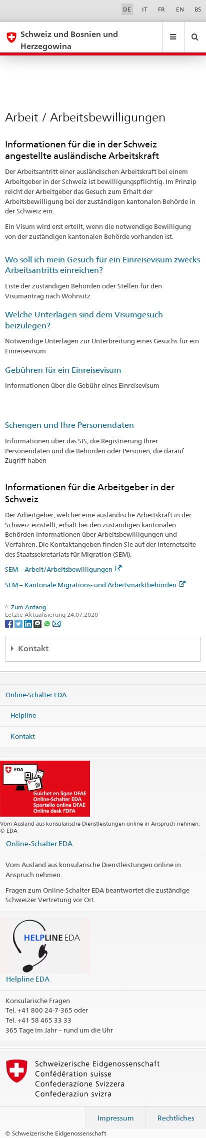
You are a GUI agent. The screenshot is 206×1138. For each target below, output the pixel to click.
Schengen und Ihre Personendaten (69, 425)
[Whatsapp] (47, 623)
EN (180, 9)
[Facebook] (9, 623)
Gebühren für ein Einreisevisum (63, 370)
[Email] (56, 623)
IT (145, 9)
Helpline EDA (28, 979)
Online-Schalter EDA (36, 694)
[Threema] (38, 623)
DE (127, 9)
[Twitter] (19, 623)
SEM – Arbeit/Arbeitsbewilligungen (58, 569)
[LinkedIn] (29, 623)
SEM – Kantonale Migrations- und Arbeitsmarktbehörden (90, 585)
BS (197, 9)
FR (161, 9)
